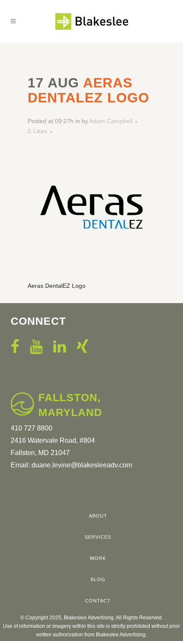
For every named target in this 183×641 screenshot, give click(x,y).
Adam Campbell (110, 121)
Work (98, 558)
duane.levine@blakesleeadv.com (81, 465)
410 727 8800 (31, 428)
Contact (98, 600)
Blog (98, 579)
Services (98, 537)
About (98, 515)
